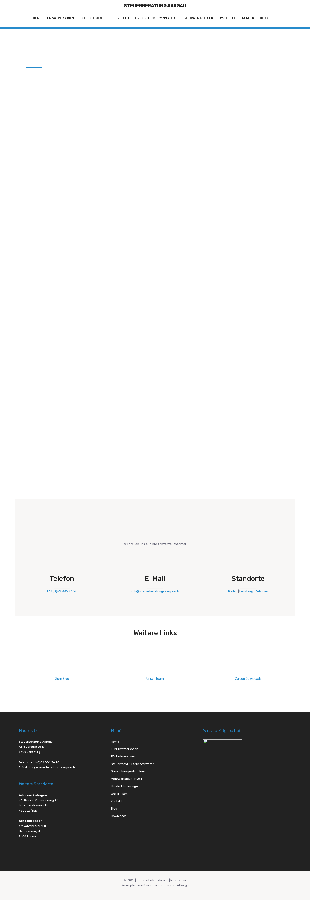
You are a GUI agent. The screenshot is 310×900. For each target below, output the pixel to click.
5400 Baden (27, 836)
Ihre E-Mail (167, 296)
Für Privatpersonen (124, 749)
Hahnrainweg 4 (29, 831)
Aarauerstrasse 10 (32, 746)
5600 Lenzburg (29, 752)
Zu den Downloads (248, 679)
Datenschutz (168, 439)
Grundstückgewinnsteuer (157, 18)
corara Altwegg (178, 885)
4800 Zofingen (29, 810)
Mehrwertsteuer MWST (178, 362)
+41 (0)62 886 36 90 (62, 591)
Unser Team (155, 679)
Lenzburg (246, 591)
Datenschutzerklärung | (153, 880)
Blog (264, 18)
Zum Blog (62, 679)
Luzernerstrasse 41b (33, 805)
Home (37, 18)
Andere (168, 374)
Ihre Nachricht (170, 401)
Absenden (168, 479)
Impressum (178, 880)
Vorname (166, 260)
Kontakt (116, 801)
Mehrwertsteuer (198, 18)
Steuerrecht (119, 18)
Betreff (164, 383)
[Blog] (62, 669)
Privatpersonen (60, 18)
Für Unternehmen (123, 756)
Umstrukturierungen (236, 18)
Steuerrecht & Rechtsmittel (94, 267)
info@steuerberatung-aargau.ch (155, 591)
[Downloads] (248, 669)
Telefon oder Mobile (174, 314)
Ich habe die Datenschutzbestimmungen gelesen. (196, 444)
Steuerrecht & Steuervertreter (182, 349)
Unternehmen (90, 18)
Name (163, 278)
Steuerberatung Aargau (155, 5)
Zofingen (261, 591)
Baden (232, 591)
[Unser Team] (155, 669)
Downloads (119, 816)
